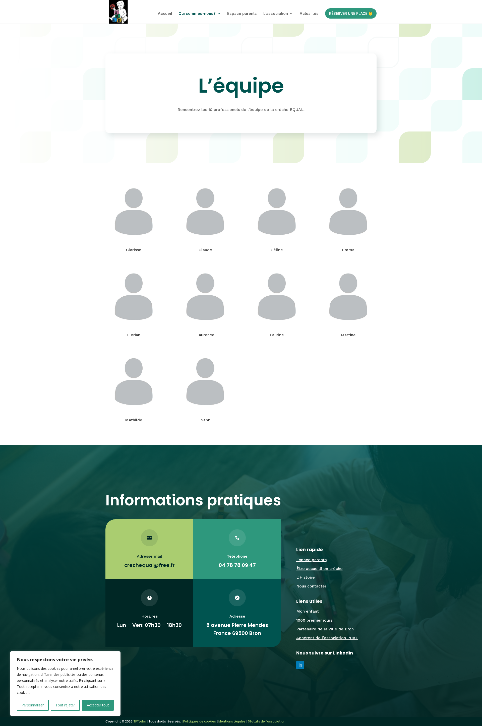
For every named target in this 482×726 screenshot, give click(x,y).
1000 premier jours (314, 620)
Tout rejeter (65, 705)
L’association (275, 14)
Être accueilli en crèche (319, 568)
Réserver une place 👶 (351, 13)
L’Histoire (305, 577)
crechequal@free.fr (149, 565)
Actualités (309, 14)
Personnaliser (33, 705)
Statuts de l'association (266, 721)
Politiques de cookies (199, 721)
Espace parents (242, 14)
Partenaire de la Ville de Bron (325, 629)
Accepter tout (98, 705)
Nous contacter (311, 586)
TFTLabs (139, 721)
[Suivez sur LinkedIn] (300, 665)
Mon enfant (307, 611)
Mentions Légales (232, 721)
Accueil (165, 14)
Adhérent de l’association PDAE (327, 637)
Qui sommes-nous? (197, 14)
